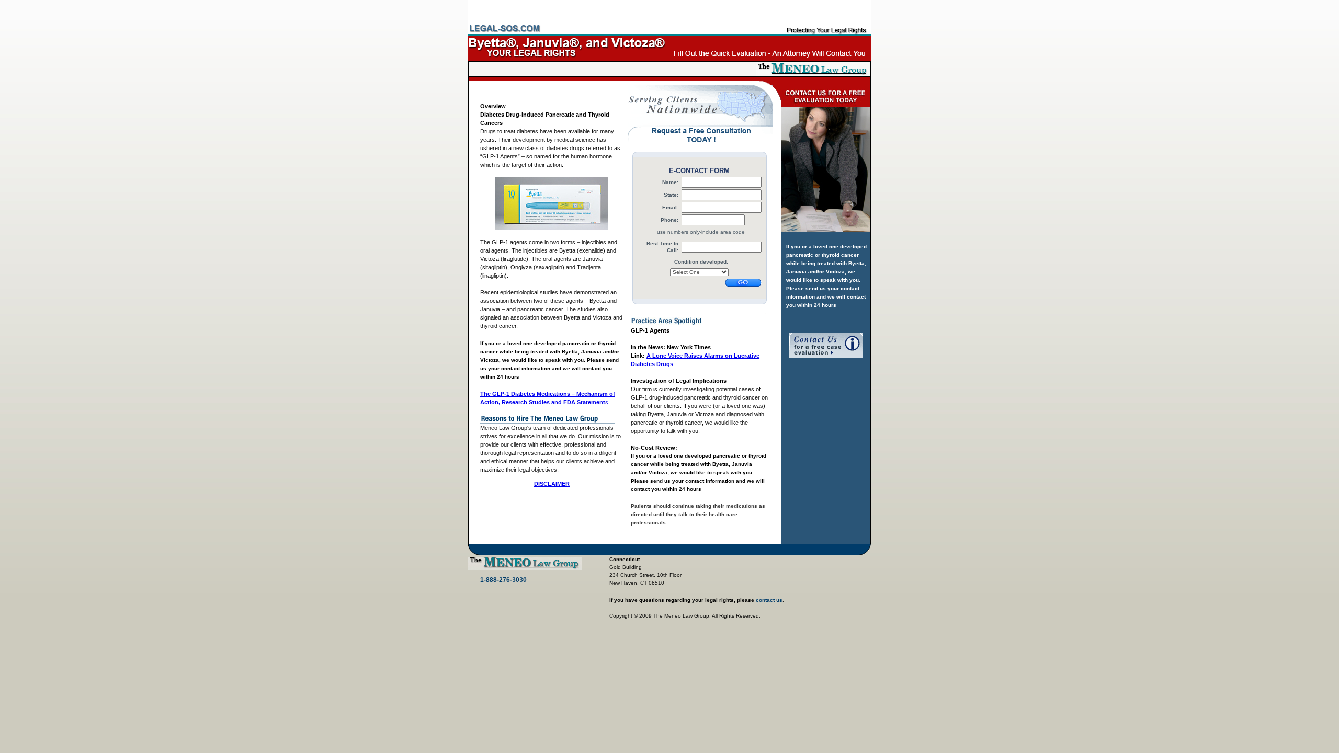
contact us (769, 600)
